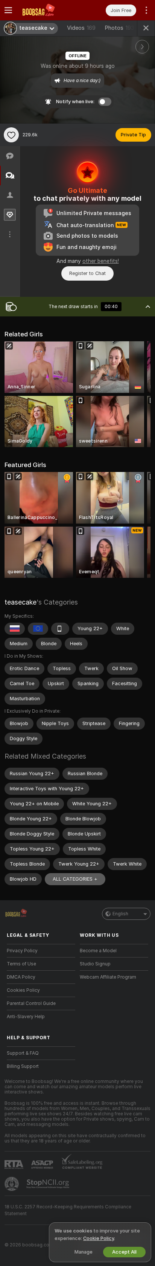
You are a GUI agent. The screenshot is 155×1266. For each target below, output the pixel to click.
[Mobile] (60, 629)
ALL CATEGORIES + (75, 879)
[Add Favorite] (11, 134)
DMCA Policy (21, 977)
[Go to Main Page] (47, 10)
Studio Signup (95, 964)
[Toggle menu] (8, 10)
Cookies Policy (23, 990)
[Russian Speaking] (15, 629)
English (120, 913)
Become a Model (98, 950)
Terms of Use (21, 964)
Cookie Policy (98, 1238)
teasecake (20, 602)
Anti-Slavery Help (26, 1016)
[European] (38, 629)
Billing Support (23, 1066)
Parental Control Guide (31, 1003)
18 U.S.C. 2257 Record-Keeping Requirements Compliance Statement (68, 1210)
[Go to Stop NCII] (48, 1183)
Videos (81, 27)
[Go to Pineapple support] (12, 1184)
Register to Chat (87, 273)
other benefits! (100, 261)
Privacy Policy (22, 950)
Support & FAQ (23, 1053)
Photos (119, 27)
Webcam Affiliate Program (108, 977)
